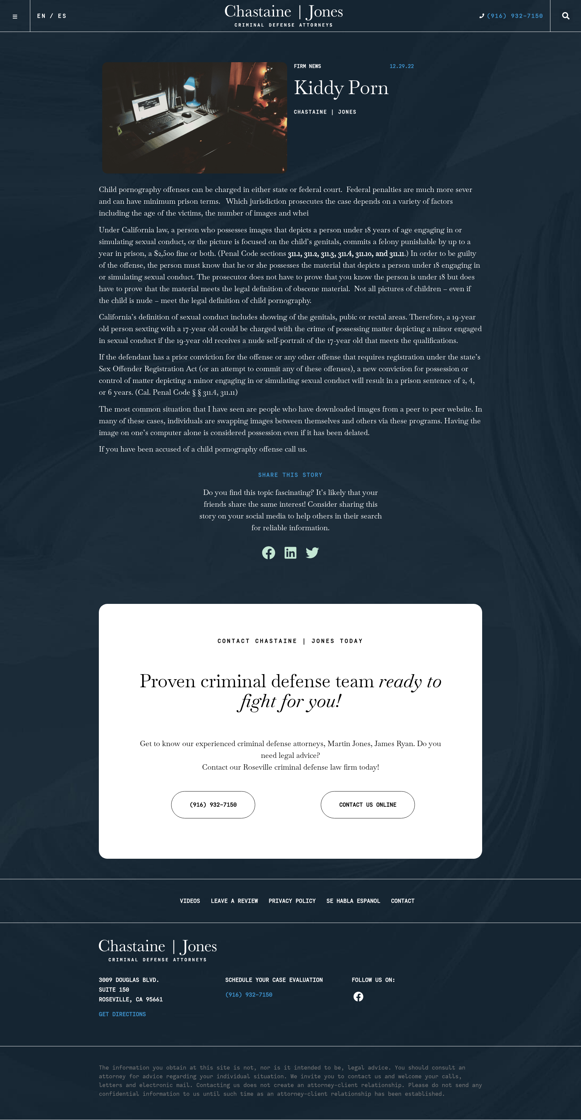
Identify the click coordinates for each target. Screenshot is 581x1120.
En (41, 16)
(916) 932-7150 (248, 994)
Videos (190, 900)
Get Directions (122, 1014)
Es (62, 16)
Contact (403, 900)
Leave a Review (234, 900)
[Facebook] (358, 996)
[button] (566, 16)
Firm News (307, 66)
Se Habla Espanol (353, 900)
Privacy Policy (292, 900)
